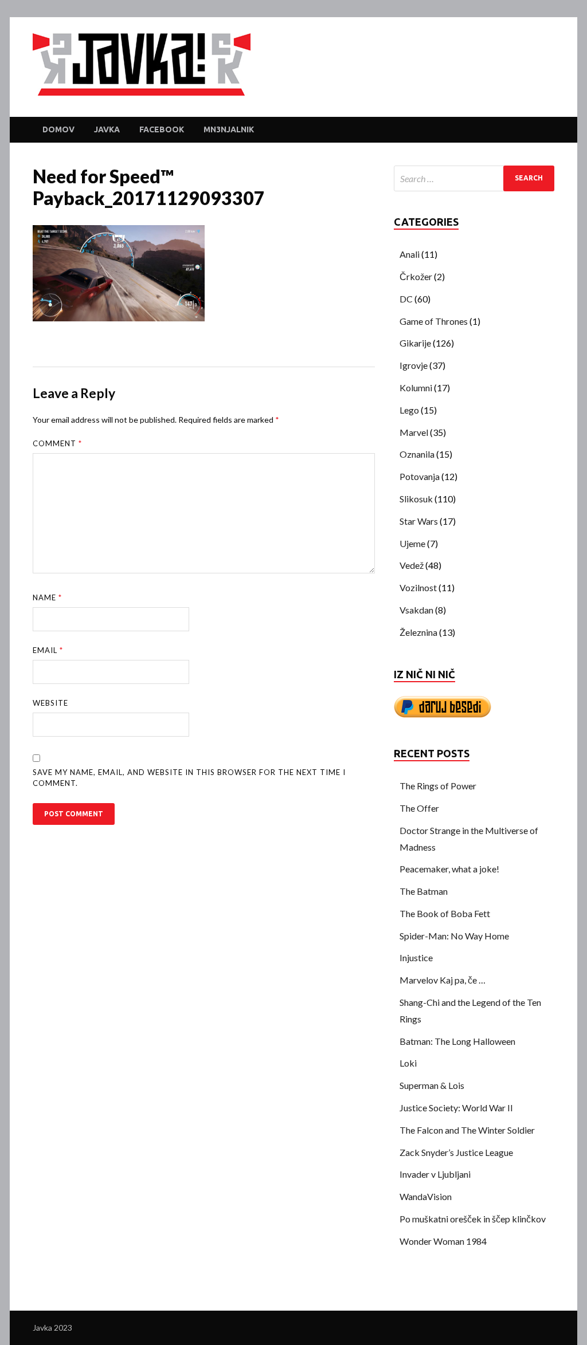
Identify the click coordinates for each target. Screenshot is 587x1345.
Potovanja (420, 476)
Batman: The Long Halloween (457, 1041)
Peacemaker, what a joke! (449, 868)
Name (47, 597)
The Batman (424, 891)
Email (48, 650)
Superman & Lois (432, 1085)
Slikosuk (416, 498)
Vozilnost (418, 587)
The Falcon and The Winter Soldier (467, 1129)
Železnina (418, 632)
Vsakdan (416, 609)
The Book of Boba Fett (445, 913)
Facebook (161, 129)
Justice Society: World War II (456, 1107)
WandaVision (426, 1196)
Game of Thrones (434, 321)
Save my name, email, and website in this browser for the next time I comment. (189, 778)
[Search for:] (474, 178)
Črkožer (416, 276)
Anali (410, 254)
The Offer (419, 808)
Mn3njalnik (229, 129)
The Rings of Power (438, 785)
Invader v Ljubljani (435, 1174)
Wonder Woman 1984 (443, 1241)
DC (406, 298)
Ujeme (412, 543)
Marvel (414, 432)
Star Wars (419, 521)
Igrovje (414, 365)
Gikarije (415, 342)
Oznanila (417, 454)
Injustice (416, 957)
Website (50, 702)
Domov (58, 129)
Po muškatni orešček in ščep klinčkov (473, 1218)
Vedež (412, 565)
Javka (107, 129)
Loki (408, 1062)
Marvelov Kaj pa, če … (443, 979)
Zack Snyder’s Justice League (456, 1152)
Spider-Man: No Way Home (454, 935)
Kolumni (416, 387)
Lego (409, 409)
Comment (57, 443)
